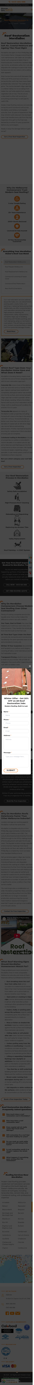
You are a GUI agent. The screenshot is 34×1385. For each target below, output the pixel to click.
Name (6, 712)
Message (8, 752)
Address (7, 735)
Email (6, 727)
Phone (7, 719)
